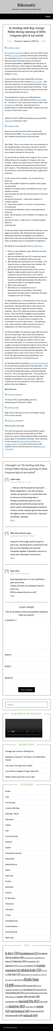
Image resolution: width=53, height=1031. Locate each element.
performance (36, 993)
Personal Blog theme (41, 1027)
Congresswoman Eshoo (39, 363)
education (11, 966)
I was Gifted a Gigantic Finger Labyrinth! (22, 771)
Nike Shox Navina (18, 533)
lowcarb (31, 986)
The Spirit (9, 909)
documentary (32, 961)
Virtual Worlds (11, 932)
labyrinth (19, 980)
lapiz (12, 571)
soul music (30, 1007)
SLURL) (15, 74)
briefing (17, 100)
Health (8, 847)
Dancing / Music (12, 814)
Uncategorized (11, 921)
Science (8, 892)
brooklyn (16, 957)
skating (17, 1006)
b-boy (12, 953)
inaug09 (37, 974)
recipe (34, 996)
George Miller (41, 100)
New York (9, 876)
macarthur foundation (14, 990)
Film (7, 831)
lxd (38, 986)
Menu (47, 16)
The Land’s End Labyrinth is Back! (18, 765)
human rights (26, 974)
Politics (8, 881)
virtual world (37, 1011)
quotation (9, 887)
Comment (11, 620)
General (8, 842)
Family (8, 825)
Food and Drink (11, 836)
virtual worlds (14, 1015)
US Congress (14, 55)
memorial (41, 990)
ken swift (9, 980)
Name (8, 655)
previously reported (14, 53)
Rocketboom (10, 105)
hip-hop (14, 974)
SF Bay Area (10, 898)
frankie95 (31, 966)
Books (7, 791)
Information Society (13, 853)
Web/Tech (9, 937)
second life (29, 1001)
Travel (8, 915)
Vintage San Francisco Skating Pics (19, 751)
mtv (27, 993)
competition (40, 958)
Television (9, 904)
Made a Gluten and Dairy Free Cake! (20, 777)
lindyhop (20, 985)
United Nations (11, 926)
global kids (31, 970)
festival (22, 966)
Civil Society (10, 802)
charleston (29, 958)
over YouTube (36, 82)
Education (9, 819)
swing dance (19, 1010)
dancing (20, 961)
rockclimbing (11, 1001)
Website (9, 678)
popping (12, 997)
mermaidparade (14, 993)
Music (7, 870)
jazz (44, 975)
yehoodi (30, 1015)
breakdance (29, 953)
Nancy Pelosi (24, 58)
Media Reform (11, 864)
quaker (22, 996)
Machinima (9, 859)
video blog (9, 121)
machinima (29, 989)
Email (8, 666)
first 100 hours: (37, 246)
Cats (7, 797)
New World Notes (23, 441)
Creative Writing (12, 808)
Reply (12, 520)
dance (9, 961)
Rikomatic (26, 5)
